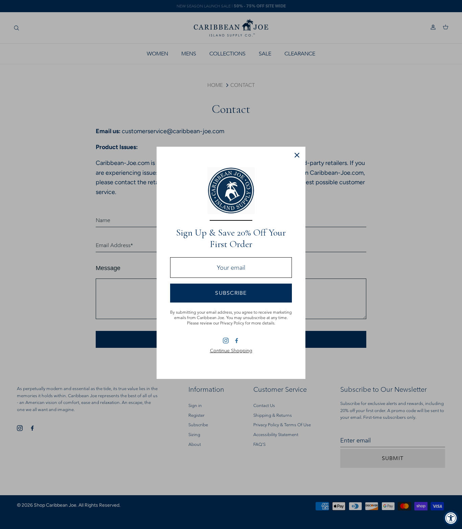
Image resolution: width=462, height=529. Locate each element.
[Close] (297, 155)
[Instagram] (226, 340)
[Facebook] (236, 340)
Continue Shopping (231, 350)
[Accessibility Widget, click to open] (451, 518)
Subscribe (231, 293)
